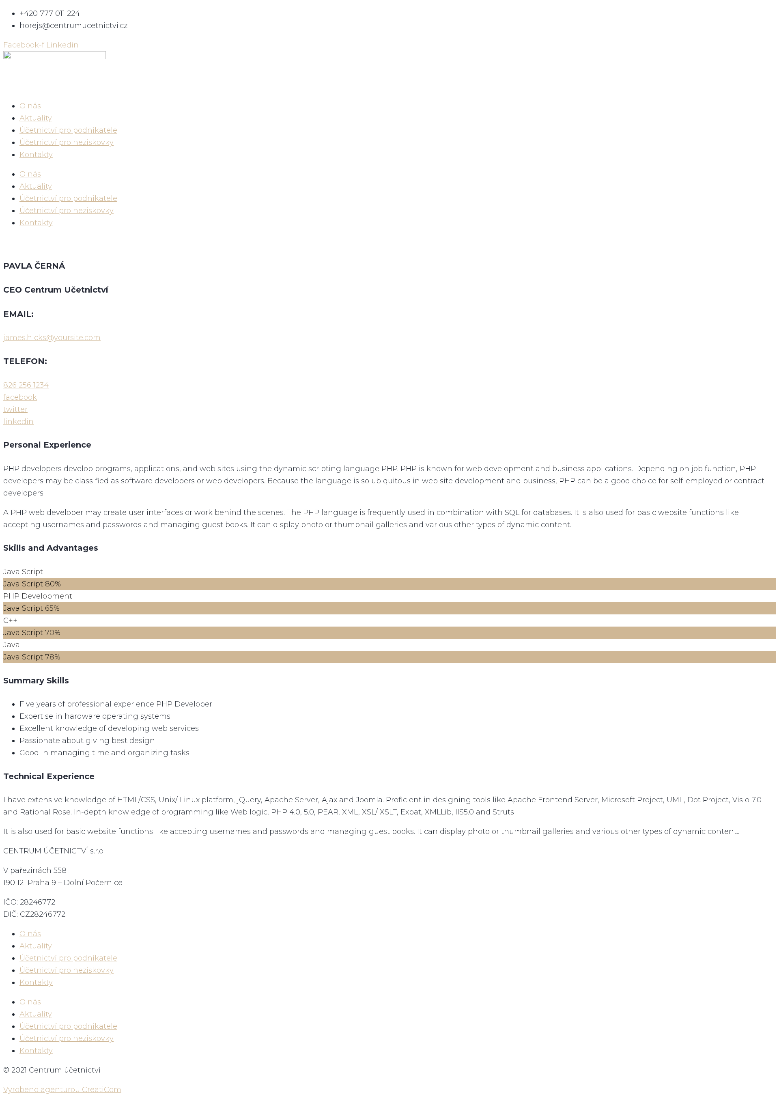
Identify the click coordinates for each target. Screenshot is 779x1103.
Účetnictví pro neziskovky (66, 142)
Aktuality (35, 118)
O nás (30, 105)
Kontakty (36, 154)
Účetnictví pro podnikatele (68, 130)
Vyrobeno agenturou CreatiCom (62, 1089)
